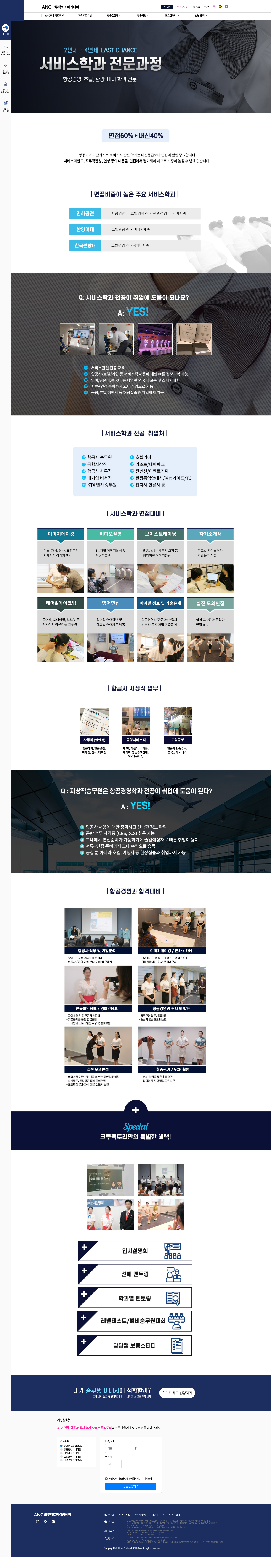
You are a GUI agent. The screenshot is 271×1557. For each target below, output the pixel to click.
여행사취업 (174, 1514)
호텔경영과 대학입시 (73, 1456)
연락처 (108, 1456)
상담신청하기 (130, 1486)
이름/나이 (110, 1441)
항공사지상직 (158, 1514)
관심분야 (64, 1441)
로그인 (206, 6)
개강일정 (167, 6)
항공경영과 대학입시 (73, 1449)
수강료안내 (160, 1525)
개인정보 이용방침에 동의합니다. (130, 1478)
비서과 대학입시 (71, 1453)
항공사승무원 (140, 1514)
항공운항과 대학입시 (73, 1446)
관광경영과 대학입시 (73, 1460)
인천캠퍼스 (124, 1514)
